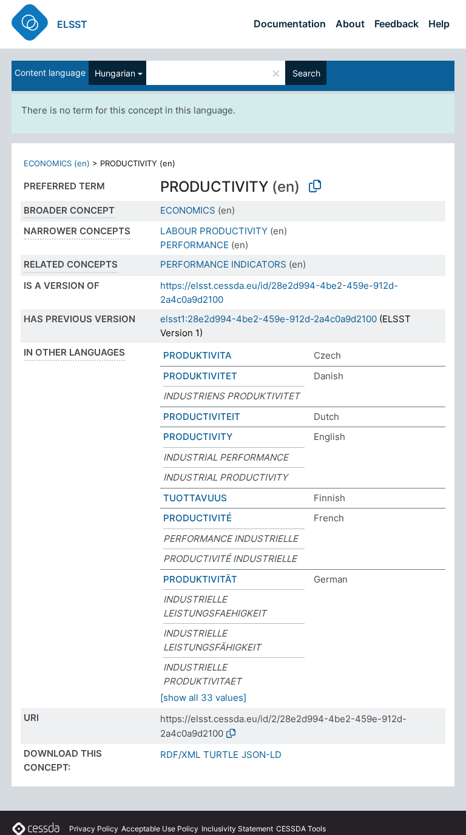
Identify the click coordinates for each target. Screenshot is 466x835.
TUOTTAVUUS (195, 498)
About (350, 24)
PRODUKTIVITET (200, 376)
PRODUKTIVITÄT (200, 579)
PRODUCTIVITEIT (201, 416)
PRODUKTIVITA (197, 355)
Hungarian (115, 73)
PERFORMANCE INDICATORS (223, 264)
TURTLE (220, 754)
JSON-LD (261, 754)
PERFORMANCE (194, 245)
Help (439, 24)
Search (306, 73)
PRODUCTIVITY (197, 436)
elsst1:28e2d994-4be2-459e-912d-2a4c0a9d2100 (268, 319)
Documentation (290, 24)
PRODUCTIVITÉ (197, 518)
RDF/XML (180, 754)
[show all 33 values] (203, 697)
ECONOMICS (187, 210)
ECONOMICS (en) (57, 163)
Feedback (396, 24)
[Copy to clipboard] (315, 186)
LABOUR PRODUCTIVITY (214, 231)
